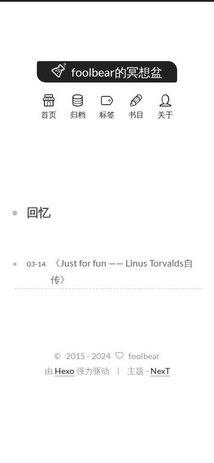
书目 (136, 114)
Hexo (64, 371)
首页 (48, 114)
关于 (165, 114)
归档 (78, 114)
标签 (107, 114)
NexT (160, 371)
